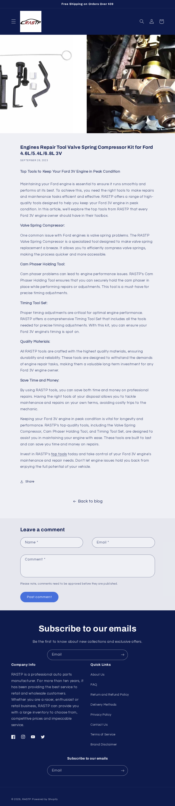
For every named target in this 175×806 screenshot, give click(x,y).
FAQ (93, 684)
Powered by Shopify (45, 799)
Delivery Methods (103, 704)
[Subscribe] (123, 655)
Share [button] (29, 481)
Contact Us (99, 724)
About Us (97, 674)
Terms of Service (102, 734)
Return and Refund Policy (109, 694)
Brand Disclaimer (103, 744)
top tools (59, 454)
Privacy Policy (100, 714)
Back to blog (90, 501)
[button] (13, 21)
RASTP (26, 799)
